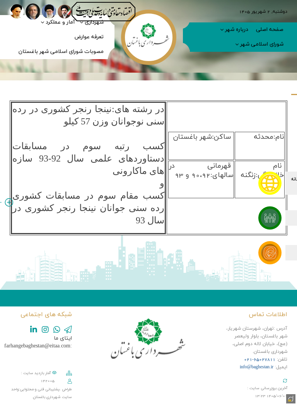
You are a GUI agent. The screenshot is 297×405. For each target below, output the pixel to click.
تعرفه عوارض (89, 37)
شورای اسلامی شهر (261, 44)
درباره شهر (236, 29)
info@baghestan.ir (256, 367)
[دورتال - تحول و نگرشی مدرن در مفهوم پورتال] (290, 398)
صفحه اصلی (269, 29)
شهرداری (94, 22)
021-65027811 (259, 359)
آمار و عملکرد (60, 22)
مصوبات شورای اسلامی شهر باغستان (61, 51)
